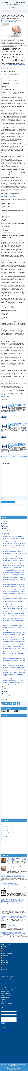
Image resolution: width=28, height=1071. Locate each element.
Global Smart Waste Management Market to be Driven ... (14, 593)
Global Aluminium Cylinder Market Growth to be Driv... (14, 680)
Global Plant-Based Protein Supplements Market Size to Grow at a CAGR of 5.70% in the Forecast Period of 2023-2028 (16, 859)
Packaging (3, 848)
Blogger (16, 1065)
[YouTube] (19, 705)
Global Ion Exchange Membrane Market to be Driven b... (14, 586)
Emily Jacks (4, 951)
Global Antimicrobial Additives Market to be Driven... (14, 563)
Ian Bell (3, 957)
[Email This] (2, 399)
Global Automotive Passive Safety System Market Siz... (14, 627)
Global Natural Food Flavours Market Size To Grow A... (14, 649)
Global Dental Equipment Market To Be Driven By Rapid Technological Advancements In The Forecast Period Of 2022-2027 (17, 414)
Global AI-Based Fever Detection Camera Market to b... (14, 536)
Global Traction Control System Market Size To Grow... (14, 660)
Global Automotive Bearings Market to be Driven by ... (14, 623)
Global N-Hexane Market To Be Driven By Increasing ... (14, 556)
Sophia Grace (5, 967)
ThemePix (10, 1067)
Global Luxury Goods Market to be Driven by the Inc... (14, 618)
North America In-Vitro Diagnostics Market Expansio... (14, 651)
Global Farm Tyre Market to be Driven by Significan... (14, 596)
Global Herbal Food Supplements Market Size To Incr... (14, 608)
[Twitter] (15, 705)
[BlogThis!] (3, 399)
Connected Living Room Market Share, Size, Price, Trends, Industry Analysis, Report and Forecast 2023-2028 (16, 867)
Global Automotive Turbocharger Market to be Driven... (14, 622)
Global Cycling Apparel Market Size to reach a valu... (14, 639)
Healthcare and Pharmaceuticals (7, 844)
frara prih (6, 20)
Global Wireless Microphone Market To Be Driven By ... (14, 577)
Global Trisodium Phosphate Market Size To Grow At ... (14, 662)
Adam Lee (4, 946)
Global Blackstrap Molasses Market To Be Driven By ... (14, 588)
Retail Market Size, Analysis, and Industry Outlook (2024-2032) (15, 925)
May (4, 689)
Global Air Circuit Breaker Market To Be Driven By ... (13, 625)
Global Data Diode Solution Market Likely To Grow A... (14, 591)
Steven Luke (4, 969)
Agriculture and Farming (6, 824)
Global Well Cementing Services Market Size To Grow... (14, 560)
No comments (13, 21)
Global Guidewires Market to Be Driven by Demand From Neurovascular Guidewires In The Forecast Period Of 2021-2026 (13, 876)
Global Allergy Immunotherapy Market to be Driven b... (14, 684)
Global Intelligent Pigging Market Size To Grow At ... (13, 568)
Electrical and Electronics (6, 836)
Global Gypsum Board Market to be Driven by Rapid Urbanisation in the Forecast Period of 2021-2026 (11, 884)
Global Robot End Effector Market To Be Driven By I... (14, 601)
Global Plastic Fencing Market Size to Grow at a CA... (14, 574)
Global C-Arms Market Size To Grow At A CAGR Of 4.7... (14, 543)
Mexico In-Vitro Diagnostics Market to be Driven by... (14, 655)
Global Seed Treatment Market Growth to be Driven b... (14, 667)
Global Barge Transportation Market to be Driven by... (14, 620)
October (5, 530)
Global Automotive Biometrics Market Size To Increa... (14, 555)
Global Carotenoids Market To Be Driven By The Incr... (14, 606)
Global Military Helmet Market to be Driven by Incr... (13, 549)
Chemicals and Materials (6, 830)
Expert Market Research (7, 953)
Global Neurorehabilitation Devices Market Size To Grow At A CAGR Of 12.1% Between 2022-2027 (12, 17)
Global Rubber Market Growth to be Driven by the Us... (14, 672)
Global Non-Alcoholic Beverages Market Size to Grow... (14, 611)
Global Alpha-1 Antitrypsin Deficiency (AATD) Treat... (14, 682)
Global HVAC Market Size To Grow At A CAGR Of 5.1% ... (14, 665)
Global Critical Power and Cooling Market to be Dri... (14, 572)
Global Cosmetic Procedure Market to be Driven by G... (14, 562)
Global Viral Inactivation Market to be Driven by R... (13, 567)
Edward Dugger (5, 948)
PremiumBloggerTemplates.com (14, 1068)
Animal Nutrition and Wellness (7, 826)
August (5, 533)
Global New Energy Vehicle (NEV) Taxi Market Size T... (14, 613)
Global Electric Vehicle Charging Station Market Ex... (14, 551)
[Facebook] (10, 705)
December (6, 526)
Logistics (3, 846)
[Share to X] (5, 399)
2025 (4, 520)
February (5, 695)
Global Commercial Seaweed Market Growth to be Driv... (14, 670)
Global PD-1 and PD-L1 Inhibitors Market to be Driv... (14, 615)
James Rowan (5, 960)
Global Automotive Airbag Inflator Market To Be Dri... (14, 589)
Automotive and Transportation (7, 828)
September (6, 531)
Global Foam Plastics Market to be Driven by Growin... (14, 595)
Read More (13, 411)
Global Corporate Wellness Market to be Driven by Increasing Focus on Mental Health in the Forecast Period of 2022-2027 (17, 405)
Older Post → (24, 456)
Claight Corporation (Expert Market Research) (14, 3)
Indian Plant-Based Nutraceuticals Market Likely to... (14, 565)
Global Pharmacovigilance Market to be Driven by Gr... (14, 584)
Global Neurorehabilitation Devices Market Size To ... (14, 637)
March (5, 693)
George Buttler (5, 955)
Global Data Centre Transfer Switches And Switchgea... (14, 604)
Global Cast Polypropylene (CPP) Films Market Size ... (14, 575)
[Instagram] (2, 705)
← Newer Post (4, 456)
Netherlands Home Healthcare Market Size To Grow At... (14, 648)
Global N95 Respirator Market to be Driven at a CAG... (14, 545)
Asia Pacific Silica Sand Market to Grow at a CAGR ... (14, 643)
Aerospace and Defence (6, 822)
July (4, 686)
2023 (4, 523)
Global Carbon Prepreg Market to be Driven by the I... (14, 641)
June (5, 688)
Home (14, 456)
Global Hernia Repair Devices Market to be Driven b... (14, 538)
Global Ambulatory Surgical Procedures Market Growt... (14, 677)
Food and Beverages (5, 842)
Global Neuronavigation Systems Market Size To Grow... (14, 644)
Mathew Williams (5, 964)
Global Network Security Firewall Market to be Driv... (14, 636)
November (6, 528)
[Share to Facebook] (6, 399)
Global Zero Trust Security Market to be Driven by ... (13, 629)
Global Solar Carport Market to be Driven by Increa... (14, 582)
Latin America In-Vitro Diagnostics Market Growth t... (14, 656)
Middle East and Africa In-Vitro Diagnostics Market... (14, 653)
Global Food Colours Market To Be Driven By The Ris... (14, 541)
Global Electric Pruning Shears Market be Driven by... (14, 634)
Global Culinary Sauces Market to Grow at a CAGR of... (14, 579)
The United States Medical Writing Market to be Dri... (14, 570)
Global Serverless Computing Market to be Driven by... (14, 632)
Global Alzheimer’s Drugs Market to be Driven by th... (14, 678)
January (5, 696)
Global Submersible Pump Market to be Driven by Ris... (14, 630)
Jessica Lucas (5, 962)
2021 (4, 699)
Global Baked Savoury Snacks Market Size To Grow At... (14, 553)
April (5, 691)
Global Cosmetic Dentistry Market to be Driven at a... (14, 540)
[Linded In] (6, 705)
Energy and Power (4, 838)
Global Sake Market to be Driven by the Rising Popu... (14, 669)
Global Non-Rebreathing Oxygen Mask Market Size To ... (14, 646)
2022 (4, 525)
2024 (4, 521)
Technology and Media (5, 850)
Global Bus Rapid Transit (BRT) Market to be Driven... (14, 616)
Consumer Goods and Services (7, 834)
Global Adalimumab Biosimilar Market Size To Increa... (14, 558)
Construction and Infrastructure (7, 832)
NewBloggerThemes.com (14, 1069)
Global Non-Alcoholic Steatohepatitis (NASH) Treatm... (14, 610)
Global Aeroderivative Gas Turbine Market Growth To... (14, 603)
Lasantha (22, 1067)
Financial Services (4, 840)
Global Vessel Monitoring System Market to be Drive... (14, 658)
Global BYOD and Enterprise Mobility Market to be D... (14, 581)
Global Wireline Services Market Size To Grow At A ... (14, 663)
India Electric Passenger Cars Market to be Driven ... (13, 534)
